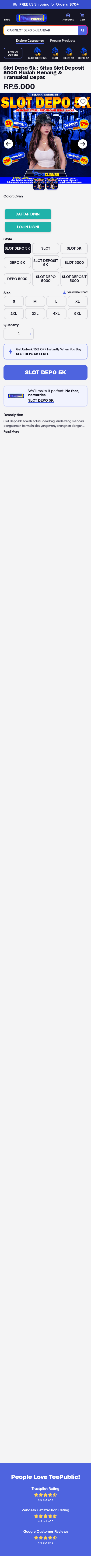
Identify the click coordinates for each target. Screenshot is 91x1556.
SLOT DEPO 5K (45, 372)
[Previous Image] (8, 143)
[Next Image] (82, 143)
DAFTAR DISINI (28, 214)
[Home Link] (31, 18)
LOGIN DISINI (28, 227)
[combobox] (41, 30)
